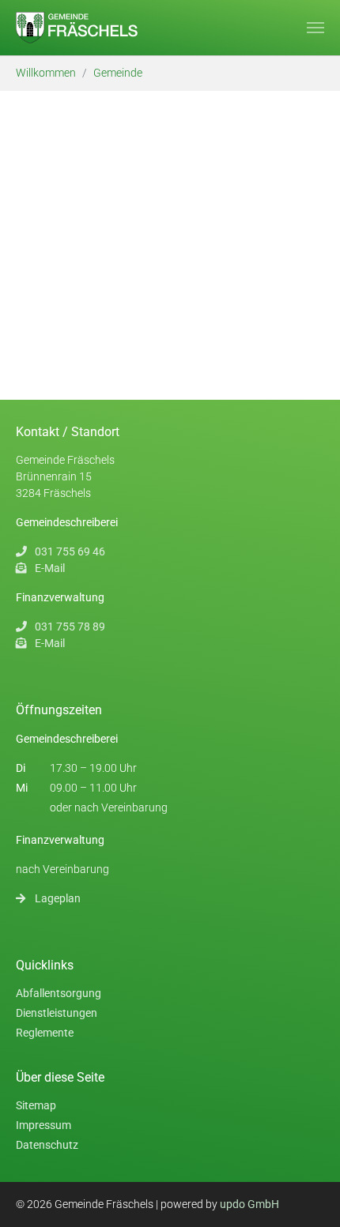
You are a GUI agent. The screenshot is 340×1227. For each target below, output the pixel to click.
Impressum (43, 1125)
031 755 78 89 (70, 626)
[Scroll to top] (316, 1203)
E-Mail (50, 568)
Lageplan (58, 898)
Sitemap (36, 1105)
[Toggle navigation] (315, 27)
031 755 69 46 (70, 551)
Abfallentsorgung (58, 993)
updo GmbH (249, 1204)
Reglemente (45, 1032)
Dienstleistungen (56, 1013)
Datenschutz (47, 1145)
